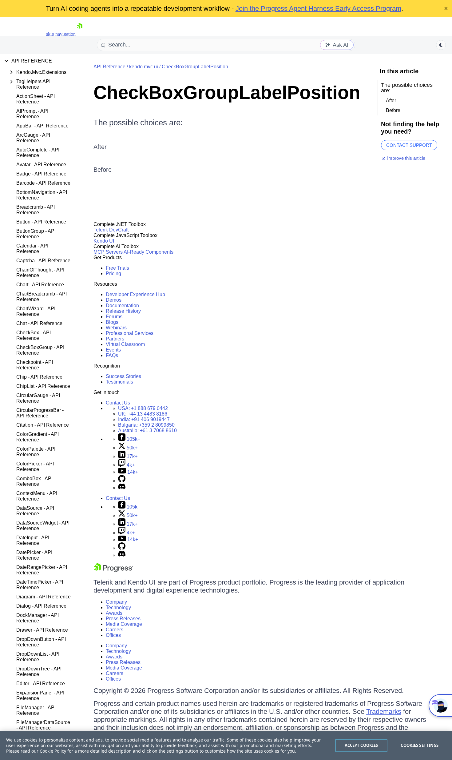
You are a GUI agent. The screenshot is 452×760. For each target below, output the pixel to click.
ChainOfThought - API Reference (40, 272)
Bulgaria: (146, 425)
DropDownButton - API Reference (41, 642)
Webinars (116, 327)
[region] (226, 745)
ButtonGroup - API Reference (36, 233)
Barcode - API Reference (43, 183)
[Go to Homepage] (79, 34)
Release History (123, 311)
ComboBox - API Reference (34, 481)
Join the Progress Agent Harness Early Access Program (318, 8)
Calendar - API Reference (32, 248)
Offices (113, 635)
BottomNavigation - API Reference (41, 195)
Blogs (112, 322)
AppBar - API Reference (42, 125)
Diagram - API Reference (43, 596)
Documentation (122, 305)
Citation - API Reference (42, 425)
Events (113, 349)
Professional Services (129, 333)
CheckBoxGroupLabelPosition (195, 66)
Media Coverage (124, 624)
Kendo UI (103, 240)
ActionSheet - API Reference (35, 99)
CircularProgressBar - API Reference (40, 413)
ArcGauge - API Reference (33, 137)
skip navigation (61, 34)
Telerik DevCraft (111, 229)
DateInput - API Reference (32, 540)
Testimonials (119, 381)
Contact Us (118, 402)
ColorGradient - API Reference (37, 437)
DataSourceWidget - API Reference (42, 525)
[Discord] (121, 487)
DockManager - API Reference (37, 618)
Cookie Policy (53, 751)
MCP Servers (108, 252)
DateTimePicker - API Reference (39, 584)
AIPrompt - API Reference (32, 113)
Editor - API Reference (40, 683)
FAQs (112, 355)
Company (116, 602)
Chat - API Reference (39, 323)
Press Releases (123, 618)
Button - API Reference (41, 221)
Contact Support (409, 145)
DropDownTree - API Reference (38, 671)
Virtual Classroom (125, 344)
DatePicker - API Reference (34, 555)
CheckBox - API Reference (33, 335)
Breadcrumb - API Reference (35, 209)
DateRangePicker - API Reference (41, 570)
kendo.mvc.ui (143, 66)
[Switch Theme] (441, 45)
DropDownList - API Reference (37, 656)
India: (144, 419)
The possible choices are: (138, 122)
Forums (114, 316)
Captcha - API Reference (43, 260)
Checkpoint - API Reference (34, 365)
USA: (143, 408)
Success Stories (123, 376)
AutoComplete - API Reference (37, 152)
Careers (114, 629)
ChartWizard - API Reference (35, 311)
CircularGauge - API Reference (38, 398)
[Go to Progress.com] (113, 570)
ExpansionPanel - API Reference (40, 695)
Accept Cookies (361, 745)
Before (102, 169)
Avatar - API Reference (41, 164)
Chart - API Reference (40, 284)
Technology (118, 607)
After (100, 146)
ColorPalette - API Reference (35, 451)
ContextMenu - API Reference (36, 496)
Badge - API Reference (41, 173)
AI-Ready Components (148, 252)
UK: (142, 413)
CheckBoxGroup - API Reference (40, 350)
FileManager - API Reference (36, 710)
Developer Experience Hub (135, 294)
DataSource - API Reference (35, 510)
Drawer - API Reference (42, 630)
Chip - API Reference (39, 377)
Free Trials (117, 268)
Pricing (113, 273)
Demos (113, 300)
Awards (114, 613)
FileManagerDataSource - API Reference (43, 725)
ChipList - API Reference (43, 386)
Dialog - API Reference (41, 606)
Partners (115, 338)
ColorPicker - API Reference (35, 466)
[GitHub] (121, 480)
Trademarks (383, 711)
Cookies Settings (419, 745)
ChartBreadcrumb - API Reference (41, 296)
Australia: (147, 430)
